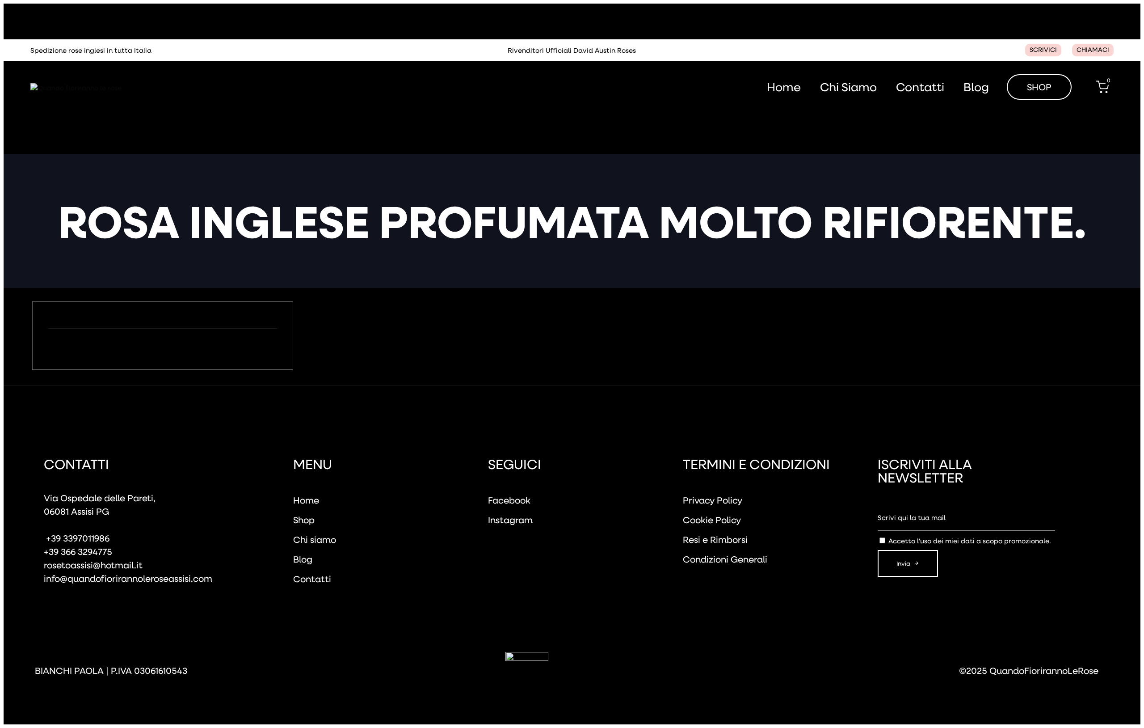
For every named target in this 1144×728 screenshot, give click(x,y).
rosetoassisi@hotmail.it (93, 565)
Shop (304, 519)
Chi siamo (314, 539)
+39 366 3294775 (78, 551)
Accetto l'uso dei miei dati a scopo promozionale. (969, 540)
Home (784, 87)
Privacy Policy (712, 500)
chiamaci (1093, 50)
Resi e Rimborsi (715, 539)
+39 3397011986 (76, 538)
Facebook (509, 500)
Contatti (920, 87)
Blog (976, 87)
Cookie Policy (712, 519)
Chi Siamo (848, 87)
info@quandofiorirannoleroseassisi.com (128, 578)
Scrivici (1043, 50)
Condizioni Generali (725, 559)
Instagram (510, 519)
